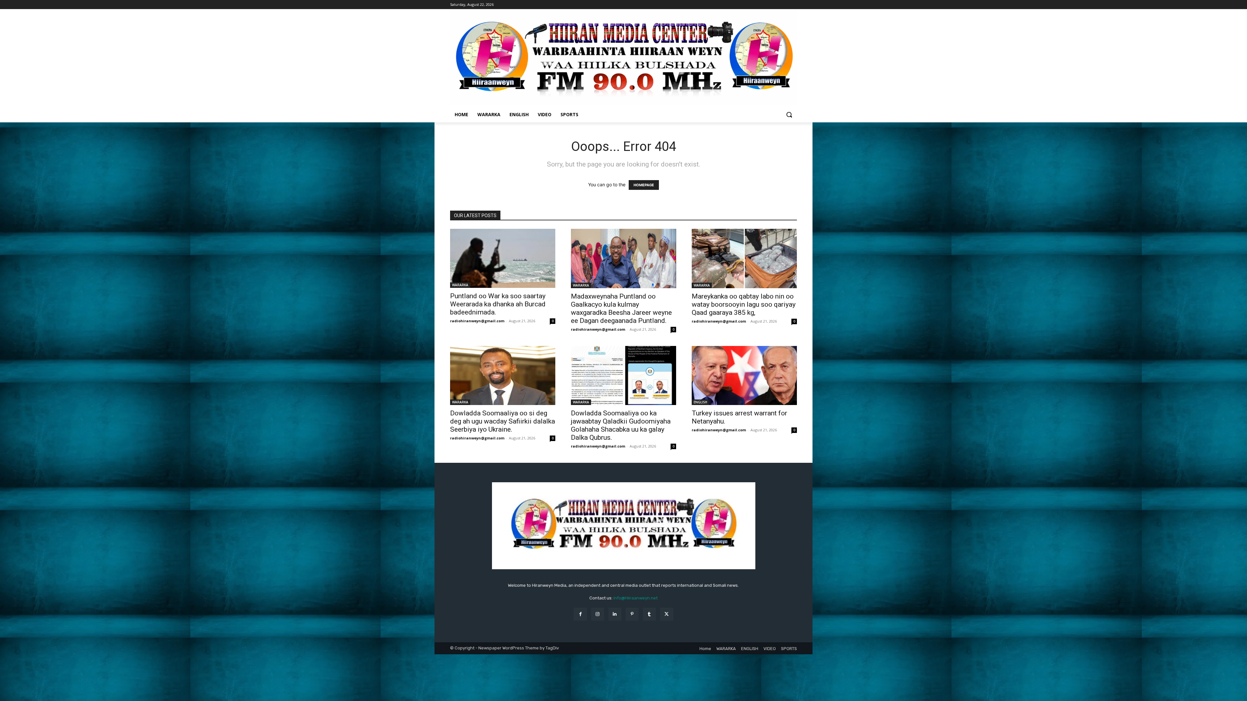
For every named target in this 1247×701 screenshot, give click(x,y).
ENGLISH (700, 402)
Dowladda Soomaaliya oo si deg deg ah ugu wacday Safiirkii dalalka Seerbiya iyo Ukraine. (502, 421)
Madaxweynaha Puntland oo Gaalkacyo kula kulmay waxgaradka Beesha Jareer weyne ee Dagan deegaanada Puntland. (621, 308)
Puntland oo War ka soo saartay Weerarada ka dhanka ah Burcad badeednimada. (498, 304)
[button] (789, 114)
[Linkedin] (615, 614)
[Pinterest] (632, 614)
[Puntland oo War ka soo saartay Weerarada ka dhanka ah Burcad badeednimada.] (502, 258)
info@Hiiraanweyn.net (635, 598)
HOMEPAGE (644, 185)
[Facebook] (580, 614)
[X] (666, 614)
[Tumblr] (649, 614)
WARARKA (460, 285)
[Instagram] (597, 614)
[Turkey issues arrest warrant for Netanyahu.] (744, 375)
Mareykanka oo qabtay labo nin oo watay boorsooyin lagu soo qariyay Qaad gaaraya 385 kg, (744, 304)
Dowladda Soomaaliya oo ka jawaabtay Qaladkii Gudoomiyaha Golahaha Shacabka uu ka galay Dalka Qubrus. (621, 425)
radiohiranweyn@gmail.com (477, 320)
